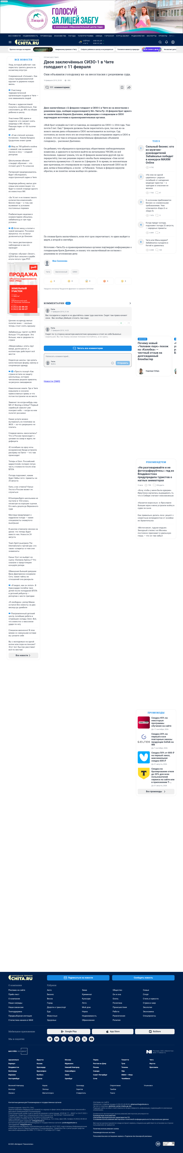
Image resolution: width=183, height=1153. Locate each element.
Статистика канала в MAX (20, 1020)
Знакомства (60, 36)
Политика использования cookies (106, 1129)
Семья (146, 990)
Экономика (148, 1011)
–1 (128, 323)
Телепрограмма (86, 36)
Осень (115, 998)
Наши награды (15, 1003)
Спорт (146, 994)
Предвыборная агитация (20, 1016)
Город (50, 1003)
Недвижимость (30, 36)
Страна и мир (149, 1003)
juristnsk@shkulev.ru (69, 1123)
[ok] (63, 1039)
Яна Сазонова (59, 261)
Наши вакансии (15, 1007)
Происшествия (120, 1007)
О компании (14, 998)
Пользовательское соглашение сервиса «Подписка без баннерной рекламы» (122, 1136)
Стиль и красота (150, 998)
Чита (48, 272)
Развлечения (119, 1016)
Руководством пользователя (104, 1116)
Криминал (87, 994)
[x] (84, 1039)
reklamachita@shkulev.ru (139, 1104)
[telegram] (49, 1039)
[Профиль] (173, 42)
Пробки (173, 36)
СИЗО (75, 272)
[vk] (56, 1039)
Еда (49, 1011)
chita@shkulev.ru (38, 1121)
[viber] (70, 1039)
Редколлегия (138, 36)
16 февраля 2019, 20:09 (53, 80)
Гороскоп (109, 36)
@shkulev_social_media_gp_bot (120, 1106)
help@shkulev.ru (26, 1125)
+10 (121, 342)
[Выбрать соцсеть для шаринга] (129, 87)
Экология (147, 1007)
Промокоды (46, 36)
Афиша (99, 36)
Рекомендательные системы (104, 1132)
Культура (86, 998)
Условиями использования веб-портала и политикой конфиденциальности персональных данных (131, 1119)
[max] (77, 1039)
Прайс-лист (13, 994)
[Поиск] (160, 42)
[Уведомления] (166, 42)
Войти (53, 364)
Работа (116, 1011)
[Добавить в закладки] (122, 87)
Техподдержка (15, 1011)
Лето (84, 1003)
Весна (50, 998)
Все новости (14, 36)
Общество (117, 990)
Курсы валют (122, 36)
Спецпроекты (149, 1016)
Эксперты (151, 36)
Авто (49, 990)
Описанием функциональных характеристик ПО (111, 1117)
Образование (88, 1020)
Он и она (117, 994)
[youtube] (91, 1039)
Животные (52, 1016)
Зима (84, 990)
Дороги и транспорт (56, 1007)
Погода (72, 36)
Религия (116, 1020)
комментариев (60, 87)
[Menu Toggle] (10, 42)
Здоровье (51, 1020)
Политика (117, 1003)
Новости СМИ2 (52, 381)
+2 (121, 323)
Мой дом (86, 1007)
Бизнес (50, 994)
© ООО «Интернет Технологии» (20, 1144)
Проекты (163, 36)
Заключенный (61, 272)
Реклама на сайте (16, 990)
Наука (85, 1011)
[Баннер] (43, 49)
